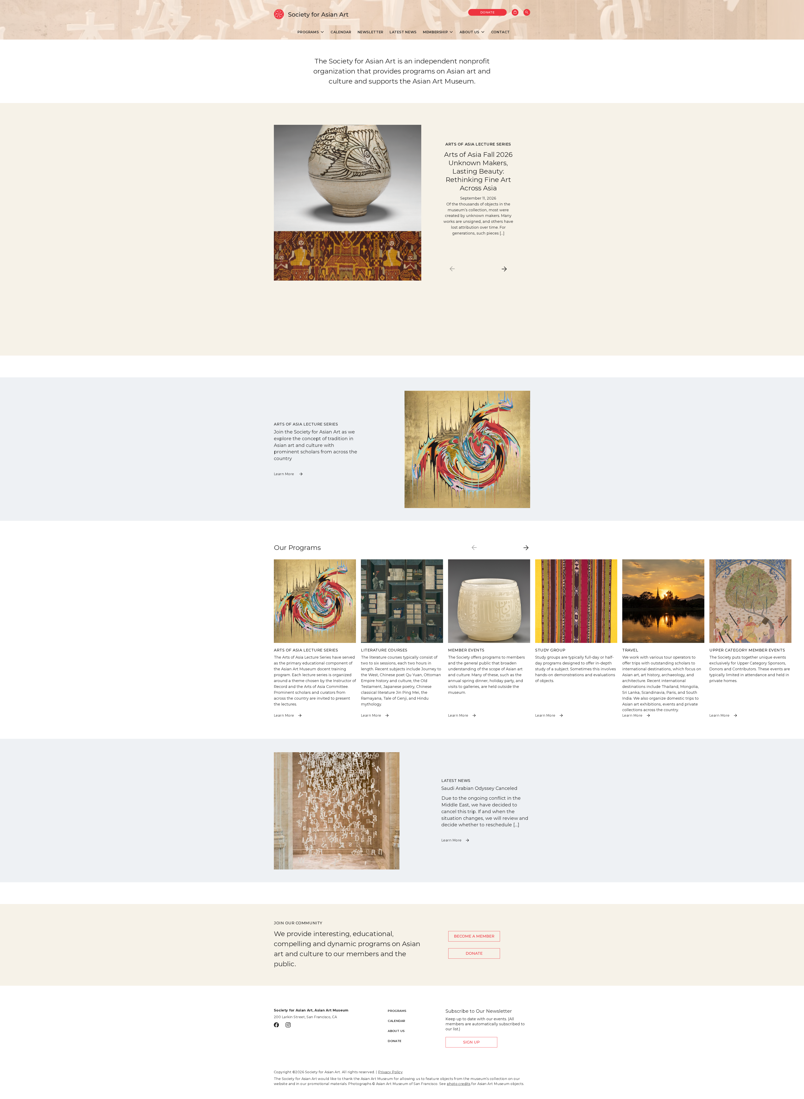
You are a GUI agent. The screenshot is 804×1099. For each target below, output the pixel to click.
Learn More (284, 474)
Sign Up (471, 1042)
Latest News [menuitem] (403, 32)
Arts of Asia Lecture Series (478, 144)
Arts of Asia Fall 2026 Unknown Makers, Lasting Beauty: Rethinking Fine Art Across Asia (478, 171)
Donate (487, 12)
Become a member (474, 936)
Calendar (396, 1021)
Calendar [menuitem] (341, 32)
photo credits (458, 1084)
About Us (396, 1031)
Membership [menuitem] (435, 32)
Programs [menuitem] (308, 32)
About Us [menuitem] (469, 32)
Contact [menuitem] (500, 32)
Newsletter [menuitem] (370, 32)
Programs (397, 1011)
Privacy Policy (390, 1072)
